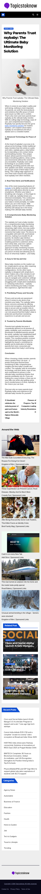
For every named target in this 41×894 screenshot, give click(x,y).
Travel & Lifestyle (11, 842)
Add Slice (5, 557)
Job (5, 831)
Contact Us (5, 889)
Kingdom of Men (8, 464)
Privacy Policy (15, 889)
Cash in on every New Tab (12, 554)
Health (6, 819)
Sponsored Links (22, 464)
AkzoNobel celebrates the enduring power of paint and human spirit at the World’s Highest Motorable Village (12, 409)
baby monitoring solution (14, 126)
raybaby (8, 188)
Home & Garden (10, 825)
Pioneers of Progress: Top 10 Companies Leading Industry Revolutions (28, 404)
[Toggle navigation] (37, 15)
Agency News (8, 28)
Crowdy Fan (6, 495)
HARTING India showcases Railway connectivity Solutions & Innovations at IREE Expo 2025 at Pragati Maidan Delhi (20, 745)
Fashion (7, 813)
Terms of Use (25, 889)
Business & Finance (12, 802)
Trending (7, 848)
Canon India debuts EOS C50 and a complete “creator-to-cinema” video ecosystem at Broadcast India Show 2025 (20, 734)
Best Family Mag (8, 526)
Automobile (8, 796)
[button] (33, 15)
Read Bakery (7, 588)
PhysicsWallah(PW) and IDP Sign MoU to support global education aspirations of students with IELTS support (20, 771)
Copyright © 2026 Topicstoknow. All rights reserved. (20, 884)
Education (8, 807)
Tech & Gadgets (10, 836)
